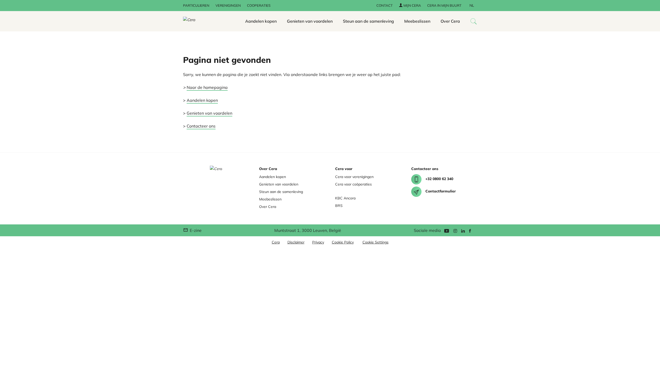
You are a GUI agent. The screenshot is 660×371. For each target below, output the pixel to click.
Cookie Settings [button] (375, 242)
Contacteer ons (201, 126)
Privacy (318, 242)
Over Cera (450, 21)
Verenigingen (228, 5)
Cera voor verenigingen (354, 176)
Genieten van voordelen (310, 21)
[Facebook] (470, 230)
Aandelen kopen (261, 21)
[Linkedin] (463, 230)
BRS (339, 205)
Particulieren (196, 5)
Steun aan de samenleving (368, 21)
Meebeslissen (417, 21)
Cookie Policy (343, 242)
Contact (384, 5)
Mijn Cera (412, 5)
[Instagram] (455, 230)
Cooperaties (258, 5)
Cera (276, 242)
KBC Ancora (345, 198)
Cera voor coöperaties (353, 184)
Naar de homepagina (207, 87)
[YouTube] (446, 230)
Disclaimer (295, 242)
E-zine (195, 230)
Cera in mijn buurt (444, 5)
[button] (473, 21)
